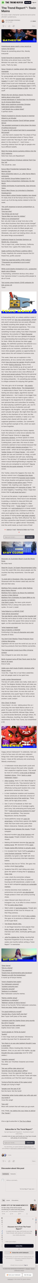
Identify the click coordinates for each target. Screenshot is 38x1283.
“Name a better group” (9, 998)
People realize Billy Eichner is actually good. (20, 848)
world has (25, 798)
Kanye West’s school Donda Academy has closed (18, 195)
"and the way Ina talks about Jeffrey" (14, 1071)
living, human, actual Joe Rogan (16, 929)
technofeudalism (21, 908)
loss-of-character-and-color (24, 632)
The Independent (28, 388)
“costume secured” (8, 989)
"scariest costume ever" (9, 986)
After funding (9, 781)
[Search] (35, 1200)
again (31, 845)
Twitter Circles (6, 452)
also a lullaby (31, 916)
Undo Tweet (21, 506)
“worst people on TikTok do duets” (13, 1032)
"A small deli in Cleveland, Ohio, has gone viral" (18, 579)
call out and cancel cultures (11, 374)
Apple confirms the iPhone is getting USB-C (16, 251)
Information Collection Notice (22, 1258)
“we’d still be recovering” (10, 614)
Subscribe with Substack (20, 1252)
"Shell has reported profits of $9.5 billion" (16, 260)
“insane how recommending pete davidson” (16, 973)
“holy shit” (4, 1104)
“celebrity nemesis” (8, 1059)
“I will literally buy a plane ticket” (12, 109)
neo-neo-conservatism (23, 320)
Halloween (8, 778)
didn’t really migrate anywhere (17, 447)
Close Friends (20, 452)
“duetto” (4, 1034)
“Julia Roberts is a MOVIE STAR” (12, 611)
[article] (19, 1209)
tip (7, 1121)
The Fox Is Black (25, 1121)
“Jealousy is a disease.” (9, 991)
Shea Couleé (9, 837)
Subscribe (28, 2)
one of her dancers (24, 834)
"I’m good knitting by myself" (11, 1012)
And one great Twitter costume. (13, 1007)
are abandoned (28, 892)
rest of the (17, 798)
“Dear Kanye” (6, 965)
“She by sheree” (7, 968)
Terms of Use (27, 1256)
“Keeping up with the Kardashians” (13, 975)
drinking (30, 872)
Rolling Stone (16, 388)
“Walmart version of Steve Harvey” (13, 1003)
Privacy (28, 1269)
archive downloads (8, 487)
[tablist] (9, 1174)
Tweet (14, 778)
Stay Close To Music (8, 703)
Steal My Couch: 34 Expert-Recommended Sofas (18, 568)
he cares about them (15, 905)
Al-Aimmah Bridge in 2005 (18, 88)
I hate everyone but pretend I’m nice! (22, 811)
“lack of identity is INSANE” (11, 630)
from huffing (19, 866)
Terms (32, 1269)
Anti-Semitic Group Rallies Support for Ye (16, 178)
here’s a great (26, 775)
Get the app (27, 1275)
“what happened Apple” (9, 627)
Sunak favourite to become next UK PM (15, 58)
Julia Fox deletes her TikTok (14, 937)
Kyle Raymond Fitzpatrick (13, 20)
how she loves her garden (15, 362)
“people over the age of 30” (11, 1089)
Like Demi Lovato (7, 602)
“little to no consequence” (10, 219)
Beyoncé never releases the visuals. (17, 829)
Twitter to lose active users (16, 482)
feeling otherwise (15, 365)
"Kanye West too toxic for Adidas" (13, 216)
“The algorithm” (6, 970)
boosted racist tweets (27, 478)
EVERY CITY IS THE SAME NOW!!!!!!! (14, 1205)
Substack (10, 1279)
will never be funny (18, 492)
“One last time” (6, 211)
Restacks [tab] (13, 1174)
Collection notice (19, 1270)
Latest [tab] (8, 1200)
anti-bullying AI (17, 508)
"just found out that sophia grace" (13, 1025)
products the (9, 798)
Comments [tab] (5, 1174)
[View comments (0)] (9, 26)
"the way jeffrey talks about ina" (12, 1068)
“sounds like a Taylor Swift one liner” (14, 1014)
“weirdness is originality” (10, 1000)
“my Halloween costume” (10, 984)
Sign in (34, 2)
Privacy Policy (18, 1260)
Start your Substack (14, 1275)
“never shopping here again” (11, 982)
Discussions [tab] (15, 1200)
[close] (32, 1219)
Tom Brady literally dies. (13, 924)
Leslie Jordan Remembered (11, 679)
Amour (13, 775)
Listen (34, 21)
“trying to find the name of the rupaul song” (16, 1082)
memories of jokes (24, 487)
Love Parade (12, 86)
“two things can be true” (9, 214)
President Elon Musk (25, 475)
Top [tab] (3, 1200)
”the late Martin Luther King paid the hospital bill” (18, 616)
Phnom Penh (25, 86)
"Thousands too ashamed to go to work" (15, 262)
